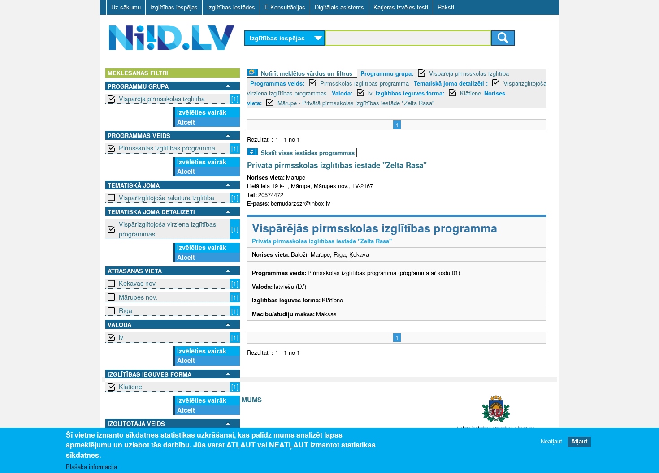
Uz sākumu (126, 7)
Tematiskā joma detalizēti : (451, 83)
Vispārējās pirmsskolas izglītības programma (374, 227)
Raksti (446, 7)
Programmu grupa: (386, 73)
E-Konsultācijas (284, 7)
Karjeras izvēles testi (400, 7)
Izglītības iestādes (231, 7)
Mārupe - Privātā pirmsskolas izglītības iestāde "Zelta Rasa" (355, 103)
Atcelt (186, 121)
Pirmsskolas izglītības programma (167, 147)
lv (121, 336)
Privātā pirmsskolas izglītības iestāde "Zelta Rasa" (337, 164)
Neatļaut (551, 441)
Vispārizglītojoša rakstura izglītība (166, 197)
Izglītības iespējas (174, 7)
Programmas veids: (277, 83)
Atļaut (579, 441)
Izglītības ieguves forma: (410, 93)
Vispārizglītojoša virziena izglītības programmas (167, 228)
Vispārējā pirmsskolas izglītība (162, 98)
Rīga (125, 310)
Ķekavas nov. (138, 283)
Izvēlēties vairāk (201, 112)
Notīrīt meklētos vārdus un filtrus (306, 73)
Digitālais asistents (339, 7)
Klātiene (130, 386)
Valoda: (342, 93)
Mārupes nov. (138, 296)
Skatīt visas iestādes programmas (308, 152)
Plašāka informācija (91, 467)
